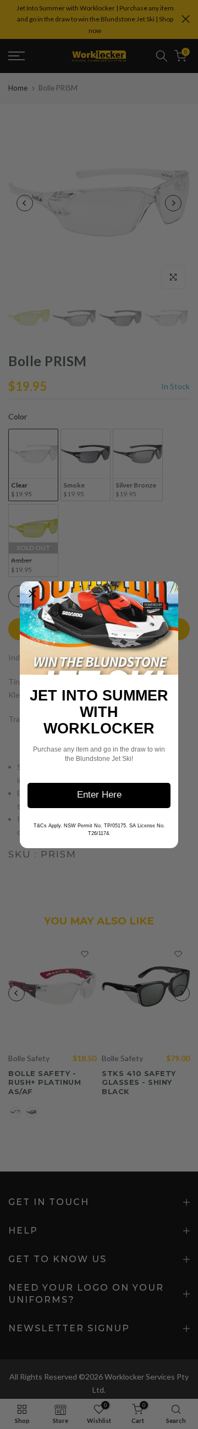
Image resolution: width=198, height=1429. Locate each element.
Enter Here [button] (99, 794)
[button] (32, 594)
